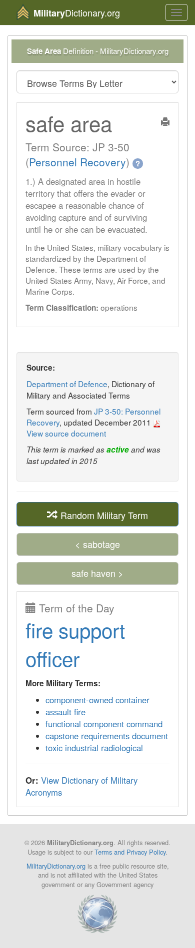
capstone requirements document (107, 736)
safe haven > (98, 572)
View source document (66, 433)
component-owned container (98, 700)
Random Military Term (103, 514)
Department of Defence (67, 383)
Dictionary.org (77, 12)
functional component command (104, 724)
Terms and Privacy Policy (130, 852)
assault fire (66, 712)
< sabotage (97, 543)
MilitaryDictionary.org (56, 866)
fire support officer (75, 644)
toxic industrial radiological (94, 748)
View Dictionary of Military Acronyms (82, 786)
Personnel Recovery (77, 161)
